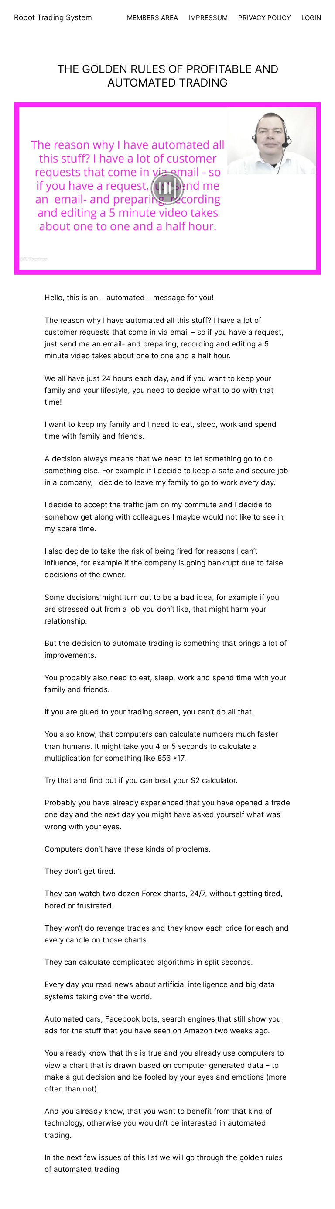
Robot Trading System (53, 17)
